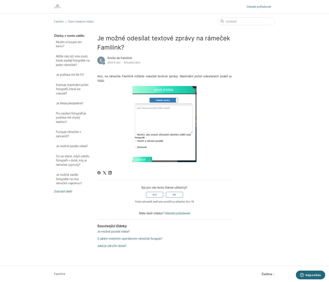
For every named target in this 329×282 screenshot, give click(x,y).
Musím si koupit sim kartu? (69, 44)
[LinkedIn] (110, 172)
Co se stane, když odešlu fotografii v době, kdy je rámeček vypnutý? (72, 160)
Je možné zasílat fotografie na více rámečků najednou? (69, 179)
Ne (174, 194)
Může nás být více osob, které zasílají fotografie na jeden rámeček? (72, 60)
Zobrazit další (63, 191)
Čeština (267, 274)
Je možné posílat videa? (72, 146)
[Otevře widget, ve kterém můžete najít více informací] (310, 275)
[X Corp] (104, 172)
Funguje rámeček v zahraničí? (68, 134)
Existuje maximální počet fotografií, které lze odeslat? (72, 89)
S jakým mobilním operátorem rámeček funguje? (129, 238)
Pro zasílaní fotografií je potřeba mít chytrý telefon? (71, 118)
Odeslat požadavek (259, 6)
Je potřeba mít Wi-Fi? (70, 74)
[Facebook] (99, 172)
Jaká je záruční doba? (111, 246)
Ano (155, 194)
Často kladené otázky (81, 21)
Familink (59, 21)
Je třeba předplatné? (69, 103)
